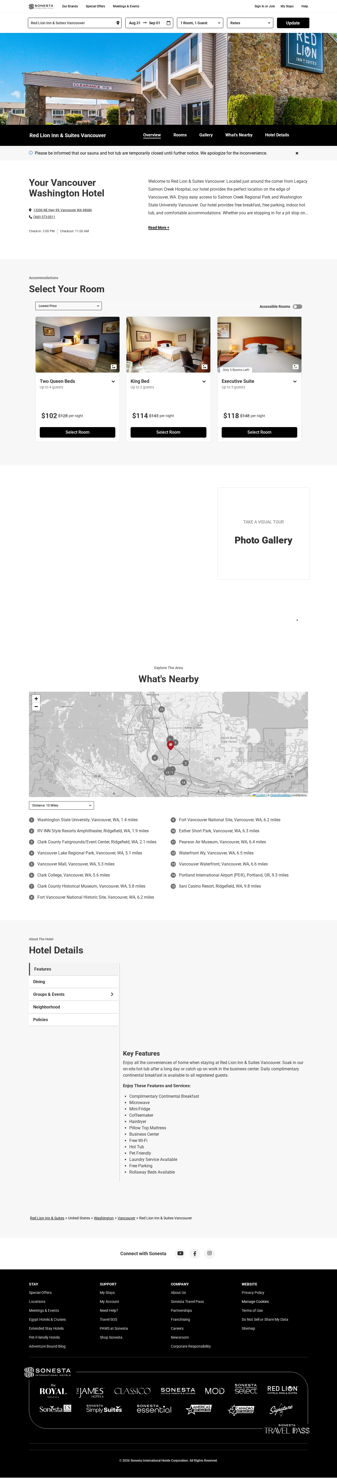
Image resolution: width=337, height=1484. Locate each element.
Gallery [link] (206, 134)
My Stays (287, 6)
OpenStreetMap (280, 795)
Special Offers (95, 6)
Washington (104, 1218)
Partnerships (181, 1310)
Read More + (158, 227)
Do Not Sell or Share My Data (265, 1319)
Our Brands (70, 6)
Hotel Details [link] (277, 134)
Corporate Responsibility (191, 1346)
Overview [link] (152, 134)
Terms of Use (252, 1310)
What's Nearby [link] (238, 134)
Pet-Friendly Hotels (44, 1337)
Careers (177, 1328)
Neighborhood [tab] (46, 1007)
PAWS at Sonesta (114, 1328)
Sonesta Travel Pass (187, 1301)
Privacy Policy (253, 1292)
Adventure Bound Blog (47, 1346)
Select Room (78, 432)
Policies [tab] (40, 1019)
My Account (109, 1301)
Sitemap (248, 1328)
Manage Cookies (255, 1301)
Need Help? (109, 1310)
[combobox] (75, 23)
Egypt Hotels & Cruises (47, 1319)
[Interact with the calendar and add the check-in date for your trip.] (168, 23)
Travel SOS (108, 1319)
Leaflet (260, 795)
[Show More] (112, 381)
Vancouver (126, 1218)
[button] (36, 699)
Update (293, 23)
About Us (178, 1292)
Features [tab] (42, 969)
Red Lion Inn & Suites (47, 1218)
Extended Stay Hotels (46, 1328)
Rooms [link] (180, 134)
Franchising (180, 1319)
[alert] (31, 152)
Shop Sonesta (111, 1337)
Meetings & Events (126, 6)
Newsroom (180, 1337)
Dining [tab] (39, 981)
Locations (37, 1301)
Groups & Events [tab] (49, 994)
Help (304, 6)
